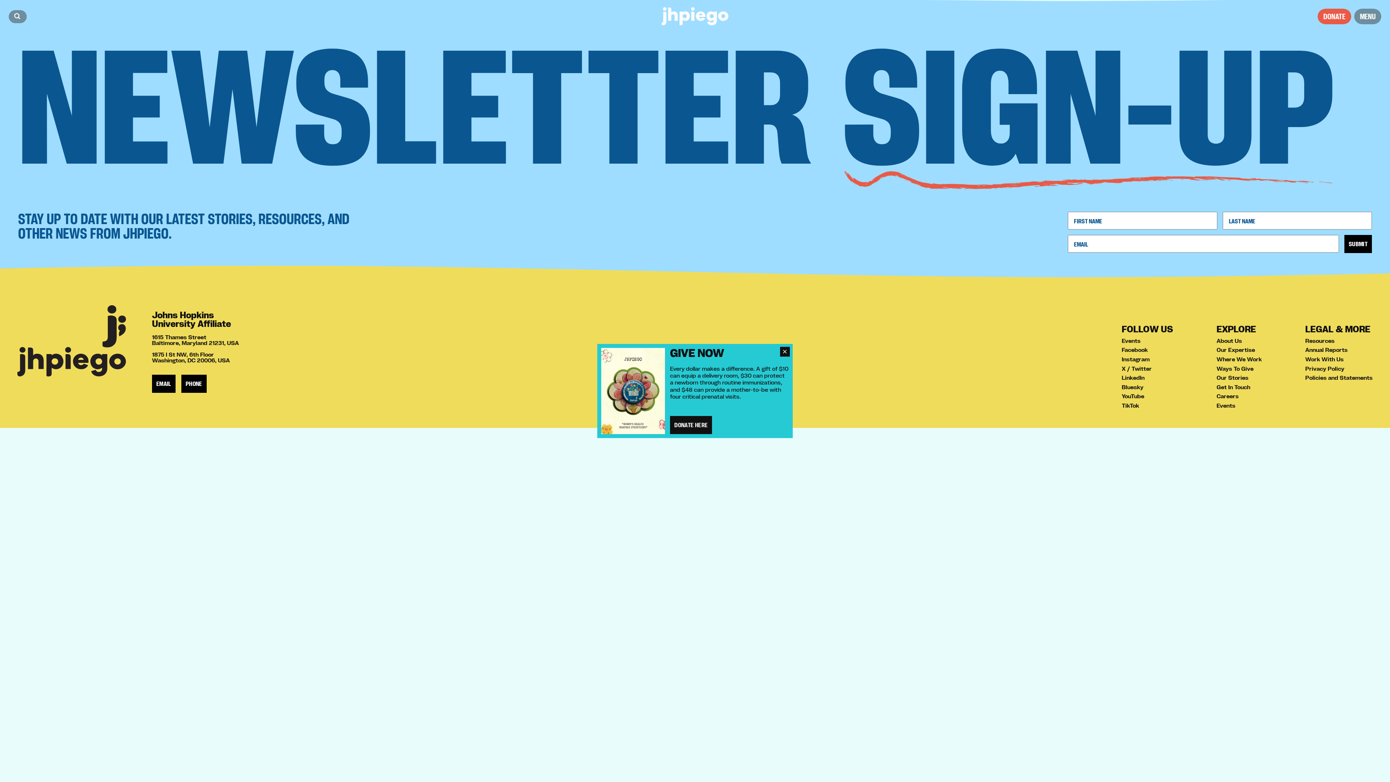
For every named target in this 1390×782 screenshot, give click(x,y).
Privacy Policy (1324, 369)
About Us (1229, 341)
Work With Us (1324, 359)
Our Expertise (1236, 350)
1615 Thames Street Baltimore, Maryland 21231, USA (195, 340)
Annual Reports (1326, 350)
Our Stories (1232, 378)
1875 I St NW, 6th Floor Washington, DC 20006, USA (191, 357)
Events (1131, 341)
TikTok (1130, 405)
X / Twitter (1137, 369)
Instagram (1136, 359)
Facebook (1135, 350)
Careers (1228, 396)
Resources (1320, 341)
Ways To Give (1235, 369)
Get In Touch (1233, 387)
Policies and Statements (1339, 378)
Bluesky (1132, 387)
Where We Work (1239, 359)
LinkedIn (1133, 378)
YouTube (1133, 396)
